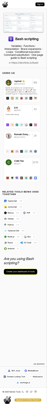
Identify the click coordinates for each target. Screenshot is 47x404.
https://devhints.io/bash (24, 62)
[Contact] (27, 392)
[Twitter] (31, 392)
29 (35, 135)
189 (35, 82)
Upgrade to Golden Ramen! (28, 400)
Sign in (40, 4)
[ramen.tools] (5, 4)
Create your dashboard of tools (20, 271)
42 (35, 109)
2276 (35, 162)
